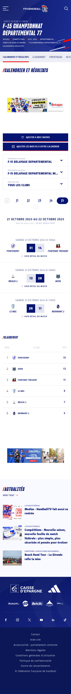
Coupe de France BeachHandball (47, 551)
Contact (35, 634)
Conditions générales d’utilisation (35, 655)
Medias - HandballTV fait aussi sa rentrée (46, 511)
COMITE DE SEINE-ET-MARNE (14, 43)
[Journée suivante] (35, 206)
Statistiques (55, 57)
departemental (47, 39)
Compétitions (19, 39)
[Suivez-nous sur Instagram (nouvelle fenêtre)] (17, 619)
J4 (51, 201)
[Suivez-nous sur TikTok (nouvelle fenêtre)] (65, 619)
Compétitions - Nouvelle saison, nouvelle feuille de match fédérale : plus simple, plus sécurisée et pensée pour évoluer (46, 536)
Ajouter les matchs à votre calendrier (37, 146)
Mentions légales (36, 650)
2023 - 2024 (32, 39)
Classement (39, 57)
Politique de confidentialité (35, 660)
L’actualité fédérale (32, 506)
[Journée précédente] (7, 200)
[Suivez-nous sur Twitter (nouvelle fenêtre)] (29, 619)
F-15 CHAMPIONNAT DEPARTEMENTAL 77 (45, 43)
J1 (17, 201)
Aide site (35, 639)
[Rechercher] (66, 8)
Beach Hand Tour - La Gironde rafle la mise (43, 557)
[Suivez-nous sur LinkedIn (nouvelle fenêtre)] (53, 619)
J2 (28, 201)
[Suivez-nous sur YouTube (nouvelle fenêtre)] (41, 619)
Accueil (6, 39)
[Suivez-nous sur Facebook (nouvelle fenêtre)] (5, 619)
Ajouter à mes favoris (38, 137)
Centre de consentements (35, 666)
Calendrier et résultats (16, 57)
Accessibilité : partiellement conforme (36, 645)
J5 (62, 201)
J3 (39, 201)
